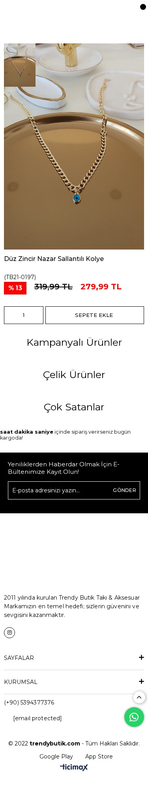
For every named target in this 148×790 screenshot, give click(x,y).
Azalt (10, 315)
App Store (99, 756)
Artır (37, 315)
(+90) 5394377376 (29, 702)
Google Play (56, 756)
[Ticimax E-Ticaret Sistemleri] (74, 768)
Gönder (124, 490)
